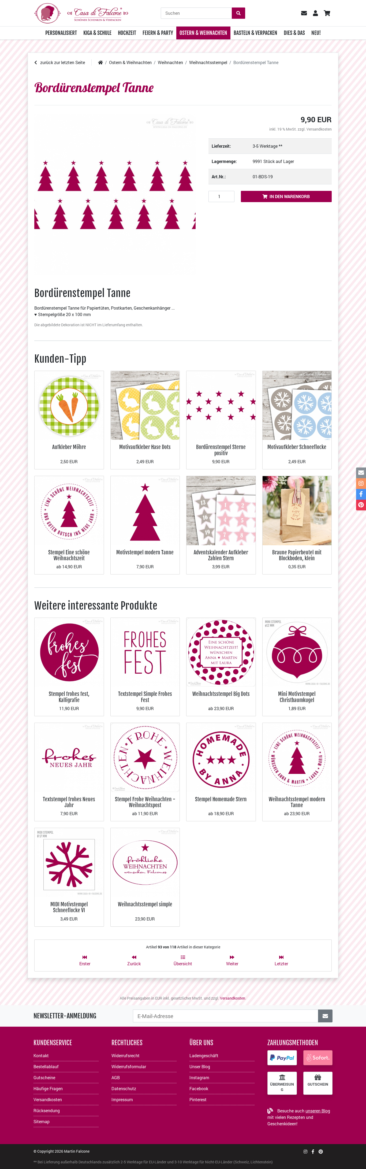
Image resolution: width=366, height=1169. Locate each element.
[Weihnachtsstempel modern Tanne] (297, 757)
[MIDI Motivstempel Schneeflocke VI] (69, 862)
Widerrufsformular (128, 1066)
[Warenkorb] (327, 13)
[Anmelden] (325, 1016)
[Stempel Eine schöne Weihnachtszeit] (69, 510)
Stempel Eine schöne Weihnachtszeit (69, 555)
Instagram (199, 1077)
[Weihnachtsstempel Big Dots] (221, 652)
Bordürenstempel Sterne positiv (221, 450)
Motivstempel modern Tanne (145, 552)
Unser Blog (199, 1066)
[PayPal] (282, 1058)
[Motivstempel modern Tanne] (145, 510)
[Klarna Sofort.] (318, 1058)
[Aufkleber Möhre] (69, 405)
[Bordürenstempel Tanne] (115, 194)
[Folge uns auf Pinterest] (321, 1151)
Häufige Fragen (48, 1088)
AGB (115, 1077)
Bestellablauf (46, 1066)
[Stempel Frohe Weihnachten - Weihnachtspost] (145, 757)
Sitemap (41, 1121)
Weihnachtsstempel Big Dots (221, 694)
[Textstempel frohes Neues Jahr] (69, 757)
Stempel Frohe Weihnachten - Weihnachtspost (145, 802)
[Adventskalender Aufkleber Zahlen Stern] (221, 510)
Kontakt (41, 1055)
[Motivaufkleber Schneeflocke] (297, 405)
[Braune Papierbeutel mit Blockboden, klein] (297, 510)
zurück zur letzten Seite (62, 62)
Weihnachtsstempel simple (145, 904)
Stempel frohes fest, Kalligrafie (69, 697)
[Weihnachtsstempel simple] (145, 862)
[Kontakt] (361, 472)
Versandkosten (319, 129)
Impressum (122, 1099)
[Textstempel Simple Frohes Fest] (145, 652)
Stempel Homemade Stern (221, 799)
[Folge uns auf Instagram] (305, 1151)
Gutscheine (44, 1077)
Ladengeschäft (203, 1055)
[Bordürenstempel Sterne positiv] (221, 405)
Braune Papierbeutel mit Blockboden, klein (297, 555)
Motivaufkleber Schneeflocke (296, 447)
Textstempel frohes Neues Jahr (69, 802)
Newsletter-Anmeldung (64, 1016)
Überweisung (282, 1087)
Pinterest (198, 1099)
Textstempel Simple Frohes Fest (145, 697)
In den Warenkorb (290, 196)
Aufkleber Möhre (69, 447)
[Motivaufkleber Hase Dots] (145, 405)
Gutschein (318, 1084)
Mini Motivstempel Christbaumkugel (297, 697)
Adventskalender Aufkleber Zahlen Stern (221, 555)
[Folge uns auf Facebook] (313, 1151)
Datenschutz (123, 1088)
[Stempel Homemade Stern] (221, 757)
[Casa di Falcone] (81, 12)
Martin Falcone (76, 1151)
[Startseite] (100, 62)
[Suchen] (238, 13)
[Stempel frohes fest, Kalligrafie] (69, 652)
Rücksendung (46, 1110)
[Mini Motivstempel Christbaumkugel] (297, 652)
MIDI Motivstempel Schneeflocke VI (69, 907)
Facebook (198, 1088)
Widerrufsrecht (125, 1055)
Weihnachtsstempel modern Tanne (297, 802)
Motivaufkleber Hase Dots (145, 447)
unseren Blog (317, 1111)
